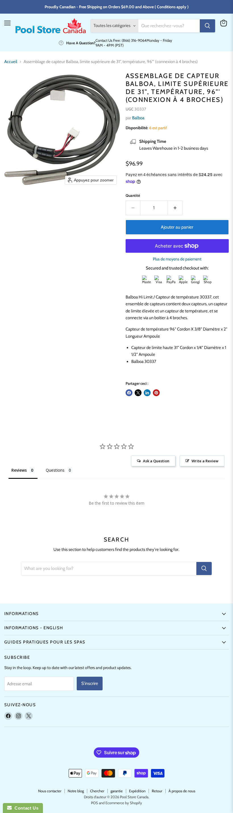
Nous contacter (49, 791)
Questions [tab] (55, 470)
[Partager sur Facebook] (129, 392)
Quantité (133, 195)
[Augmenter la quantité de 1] (175, 207)
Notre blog (76, 791)
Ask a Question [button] (156, 460)
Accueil (10, 61)
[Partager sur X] (138, 392)
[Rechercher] (207, 25)
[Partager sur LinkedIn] (147, 392)
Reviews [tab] (19, 470)
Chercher (97, 791)
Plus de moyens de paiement (177, 259)
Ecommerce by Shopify (123, 803)
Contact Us (25, 808)
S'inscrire (89, 683)
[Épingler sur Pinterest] (156, 392)
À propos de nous (181, 791)
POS (94, 803)
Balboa (138, 117)
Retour (157, 791)
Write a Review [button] (205, 460)
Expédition (137, 791)
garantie (117, 791)
